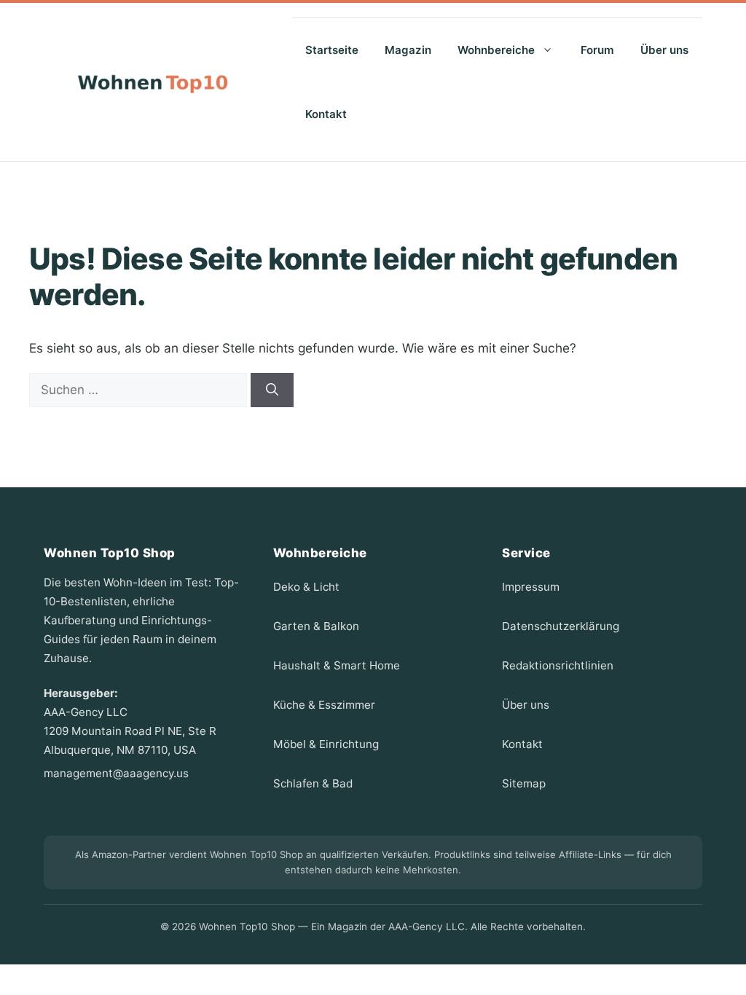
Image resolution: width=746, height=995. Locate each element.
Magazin (408, 50)
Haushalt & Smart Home (336, 665)
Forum (597, 50)
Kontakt (326, 114)
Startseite (331, 50)
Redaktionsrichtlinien (557, 665)
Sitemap (524, 783)
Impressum (531, 587)
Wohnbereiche (496, 50)
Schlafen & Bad (313, 783)
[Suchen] (272, 390)
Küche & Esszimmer (324, 705)
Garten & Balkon (316, 626)
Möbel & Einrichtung (326, 744)
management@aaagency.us (116, 773)
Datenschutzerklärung (560, 626)
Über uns (664, 50)
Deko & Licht (306, 587)
